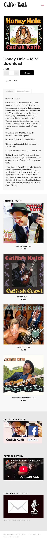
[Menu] (42, 5)
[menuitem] (42, 5)
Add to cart (27, 73)
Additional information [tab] (23, 91)
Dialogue (31, 534)
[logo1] (19, 5)
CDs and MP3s (13, 81)
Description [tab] (9, 91)
